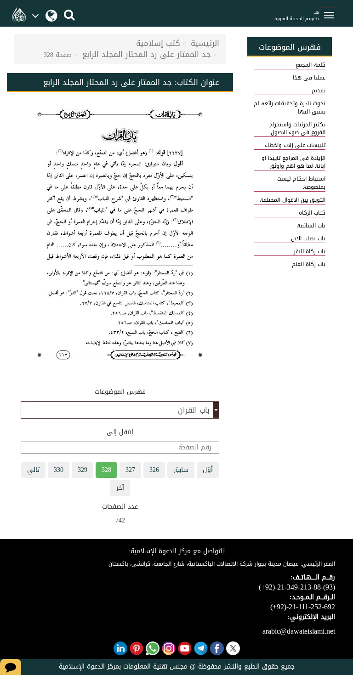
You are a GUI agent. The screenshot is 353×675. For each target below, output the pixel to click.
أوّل (208, 470)
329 (82, 470)
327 (130, 470)
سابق (180, 470)
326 (154, 470)
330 (58, 470)
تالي (33, 470)
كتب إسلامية (158, 43)
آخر (120, 488)
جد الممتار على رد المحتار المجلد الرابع (146, 54)
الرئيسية (205, 43)
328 (106, 470)
